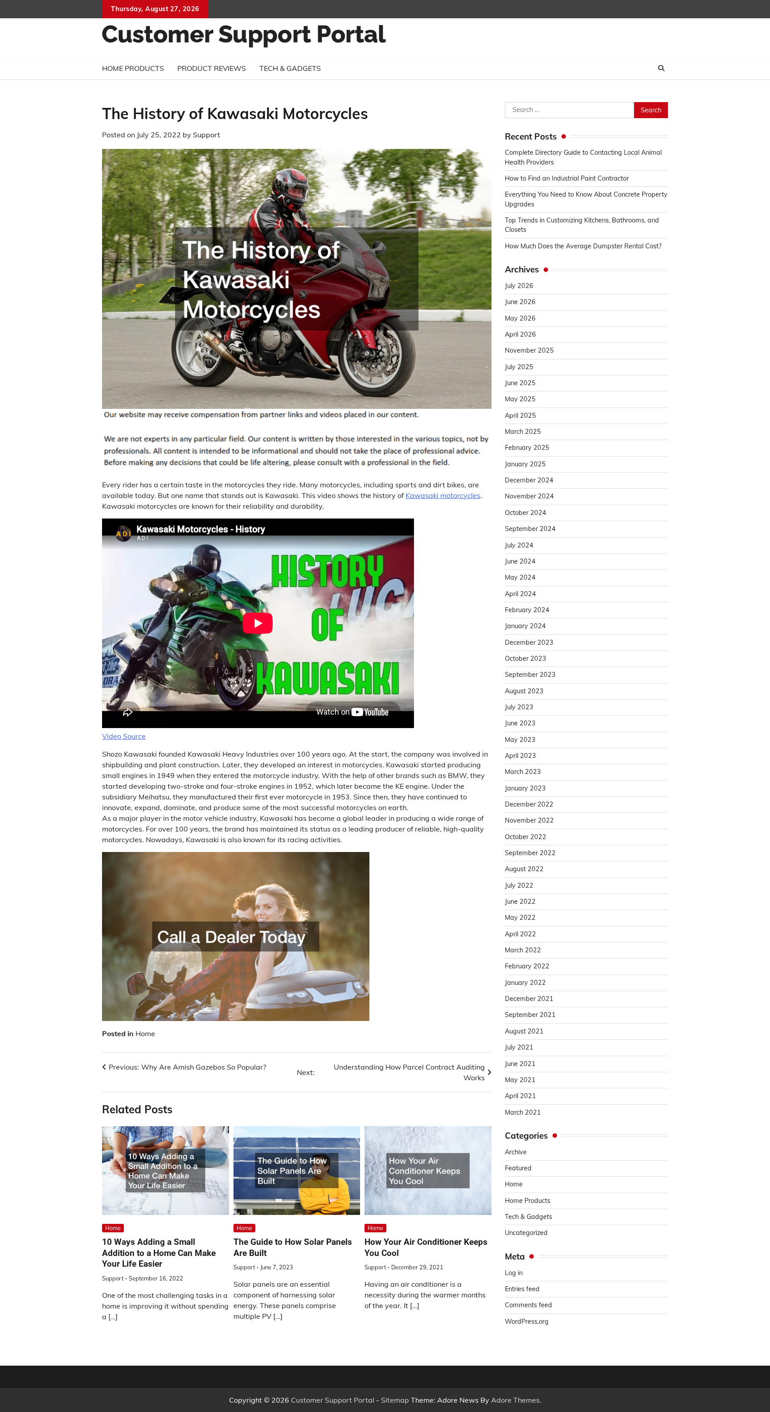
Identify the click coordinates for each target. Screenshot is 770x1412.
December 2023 (529, 642)
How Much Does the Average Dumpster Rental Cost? (583, 246)
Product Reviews (211, 68)
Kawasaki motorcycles (442, 495)
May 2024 (520, 578)
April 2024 (520, 594)
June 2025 (520, 383)
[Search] (661, 68)
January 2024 (525, 626)
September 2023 (530, 675)
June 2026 (520, 302)
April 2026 (520, 334)
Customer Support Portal (332, 1400)
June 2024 (520, 561)
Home (145, 1033)
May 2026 (520, 318)
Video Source (124, 736)
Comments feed (528, 1305)
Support (206, 134)
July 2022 (519, 885)
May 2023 (520, 740)
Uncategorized (526, 1233)
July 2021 (519, 1048)
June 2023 (520, 724)
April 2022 (520, 934)
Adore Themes (515, 1400)
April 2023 (520, 756)
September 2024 (530, 529)
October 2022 (525, 837)
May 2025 (520, 399)
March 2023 (523, 772)
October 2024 (525, 513)
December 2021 (529, 999)
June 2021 (520, 1064)
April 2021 (520, 1096)
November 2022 (529, 821)
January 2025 (525, 464)
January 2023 (525, 788)
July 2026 (519, 286)
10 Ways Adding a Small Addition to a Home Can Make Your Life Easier (159, 1253)
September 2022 (530, 853)
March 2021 (523, 1112)
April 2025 (520, 416)
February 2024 (527, 610)
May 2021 (520, 1080)
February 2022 (527, 967)
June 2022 (520, 901)
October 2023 (525, 659)
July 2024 (519, 545)
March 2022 (523, 950)
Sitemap (395, 1400)
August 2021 (524, 1031)
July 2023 (519, 707)
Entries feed (522, 1289)
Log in (514, 1273)
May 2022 (520, 918)
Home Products (133, 68)
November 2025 (529, 351)
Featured (518, 1168)
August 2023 (524, 691)
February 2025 (527, 448)
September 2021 (530, 1015)
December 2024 (529, 481)
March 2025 (523, 432)
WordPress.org (527, 1321)
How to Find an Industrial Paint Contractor (567, 178)
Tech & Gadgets (290, 68)
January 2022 (525, 983)
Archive (516, 1152)
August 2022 (524, 869)
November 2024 (529, 497)
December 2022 (529, 804)
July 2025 (519, 367)
